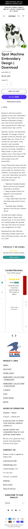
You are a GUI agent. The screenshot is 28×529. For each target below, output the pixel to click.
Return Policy (8, 485)
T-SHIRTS (6, 390)
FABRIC (5, 365)
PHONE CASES (8, 373)
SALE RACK (7, 369)
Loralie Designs (14, 525)
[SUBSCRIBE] (22, 503)
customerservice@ (10, 461)
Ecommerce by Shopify (14, 526)
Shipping (6, 481)
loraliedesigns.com (10, 465)
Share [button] (5, 107)
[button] (4, 16)
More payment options (14, 101)
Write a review (14, 257)
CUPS (5, 394)
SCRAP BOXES (8, 398)
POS (19, 525)
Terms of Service (9, 489)
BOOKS (5, 402)
